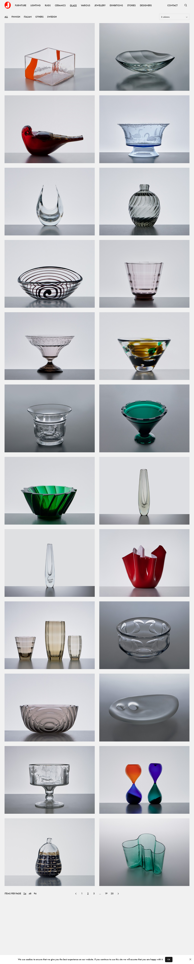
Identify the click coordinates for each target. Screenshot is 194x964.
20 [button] (112, 893)
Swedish (52, 17)
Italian (28, 17)
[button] (76, 894)
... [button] (100, 894)
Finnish (16, 17)
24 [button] (24, 894)
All (6, 17)
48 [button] (30, 894)
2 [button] (88, 893)
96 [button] (35, 894)
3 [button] (94, 893)
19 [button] (106, 893)
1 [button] (82, 893)
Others (39, 17)
